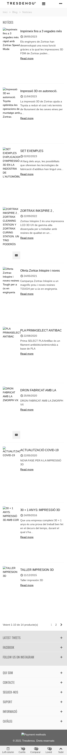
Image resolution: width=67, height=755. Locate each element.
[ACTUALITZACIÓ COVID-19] (11, 451)
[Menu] (43, 3)
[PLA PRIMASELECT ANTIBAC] (11, 332)
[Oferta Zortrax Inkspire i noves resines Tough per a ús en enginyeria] (11, 280)
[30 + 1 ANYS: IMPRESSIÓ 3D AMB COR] (11, 513)
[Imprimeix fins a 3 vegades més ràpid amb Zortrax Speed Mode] (11, 39)
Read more (27, 58)
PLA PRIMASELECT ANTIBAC (41, 330)
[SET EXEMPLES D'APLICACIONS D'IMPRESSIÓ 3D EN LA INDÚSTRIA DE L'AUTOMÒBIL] (11, 162)
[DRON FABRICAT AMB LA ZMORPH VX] (11, 394)
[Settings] (60, 3)
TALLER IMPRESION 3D (37, 569)
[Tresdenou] (21, 3)
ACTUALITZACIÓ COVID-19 (39, 450)
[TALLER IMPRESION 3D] (11, 571)
